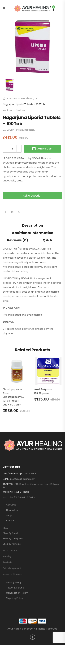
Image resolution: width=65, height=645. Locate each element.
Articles (10, 520)
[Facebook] (6, 212)
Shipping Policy (14, 598)
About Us (11, 504)
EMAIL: (6, 479)
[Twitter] (12, 212)
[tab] (32, 225)
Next (21, 110)
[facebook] (32, 637)
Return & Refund (15, 587)
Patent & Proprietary (22, 98)
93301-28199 (30, 473)
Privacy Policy (13, 582)
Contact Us (12, 510)
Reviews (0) (17, 240)
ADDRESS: (8, 484)
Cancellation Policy (17, 593)
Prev (9, 110)
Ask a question (32, 196)
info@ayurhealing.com (22, 479)
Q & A (47, 240)
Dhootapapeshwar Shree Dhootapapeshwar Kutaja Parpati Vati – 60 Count (14, 396)
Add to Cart (45, 148)
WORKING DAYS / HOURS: (16, 492)
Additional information (32, 232)
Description (32, 225)
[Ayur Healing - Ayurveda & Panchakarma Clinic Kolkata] (31, 8)
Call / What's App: (12, 473)
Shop (9, 515)
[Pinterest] (19, 212)
